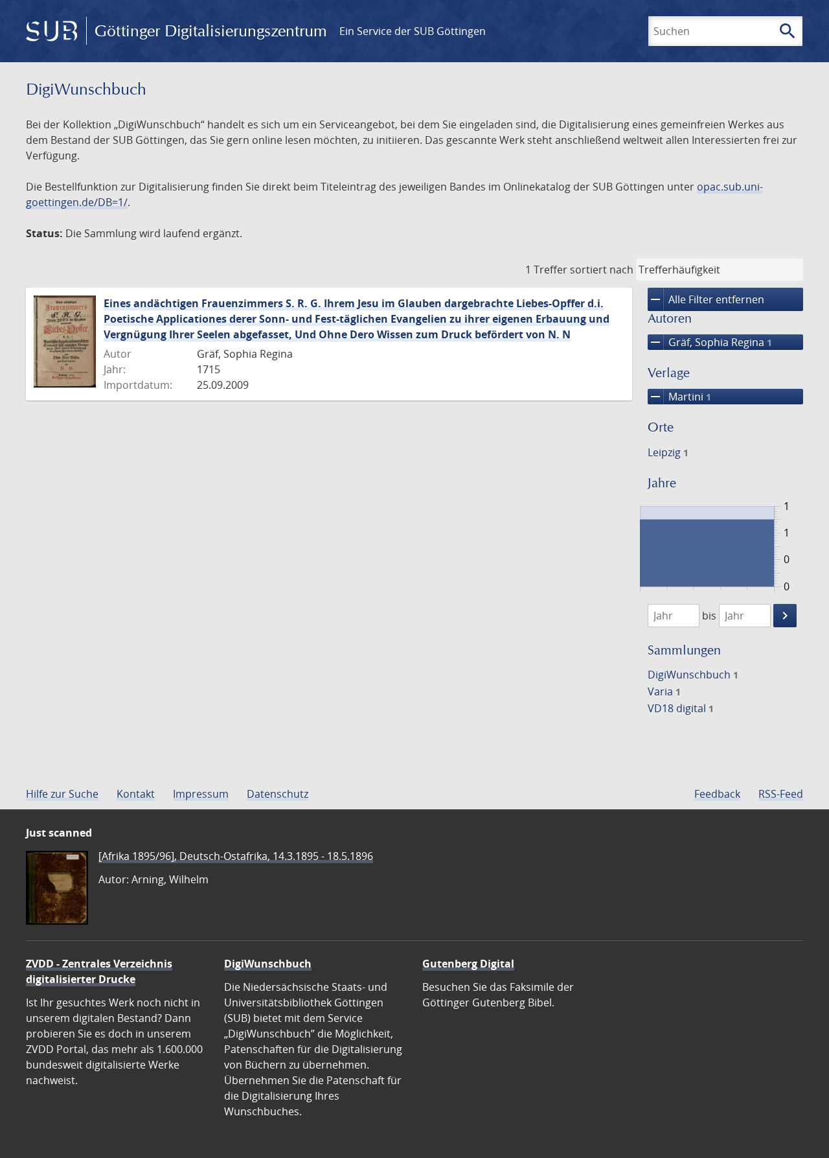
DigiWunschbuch (693, 674)
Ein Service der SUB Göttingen (412, 31)
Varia (664, 691)
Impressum (201, 794)
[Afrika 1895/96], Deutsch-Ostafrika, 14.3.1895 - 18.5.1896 (235, 856)
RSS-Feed (780, 794)
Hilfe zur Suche (62, 794)
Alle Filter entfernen (706, 299)
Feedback (717, 794)
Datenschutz (277, 794)
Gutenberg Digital (468, 963)
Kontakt (136, 794)
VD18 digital (681, 708)
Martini (679, 396)
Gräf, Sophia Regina (710, 342)
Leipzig (668, 452)
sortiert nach (601, 269)
